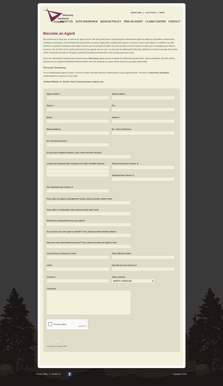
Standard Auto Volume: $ (123, 175)
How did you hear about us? (124, 265)
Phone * (50, 106)
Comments (51, 289)
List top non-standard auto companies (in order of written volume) (75, 164)
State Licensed (118, 277)
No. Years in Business (121, 129)
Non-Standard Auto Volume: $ (60, 187)
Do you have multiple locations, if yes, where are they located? (74, 153)
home (162, 12)
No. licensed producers (57, 141)
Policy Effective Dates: (121, 254)
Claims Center (155, 21)
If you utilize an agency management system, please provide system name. (80, 199)
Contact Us (56, 374)
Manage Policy (110, 21)
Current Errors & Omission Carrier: (62, 254)
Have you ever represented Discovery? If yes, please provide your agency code (82, 243)
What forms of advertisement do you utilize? (66, 221)
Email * (50, 117)
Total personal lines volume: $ (125, 164)
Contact (174, 21)
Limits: (49, 265)
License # (51, 277)
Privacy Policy (42, 374)
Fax (113, 106)
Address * (116, 117)
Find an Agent (133, 21)
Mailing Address (54, 129)
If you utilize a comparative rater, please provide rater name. (73, 210)
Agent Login (136, 12)
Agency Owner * (119, 94)
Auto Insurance (86, 21)
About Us (66, 21)
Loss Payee (150, 12)
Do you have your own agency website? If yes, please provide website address (81, 232)
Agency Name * (53, 94)
